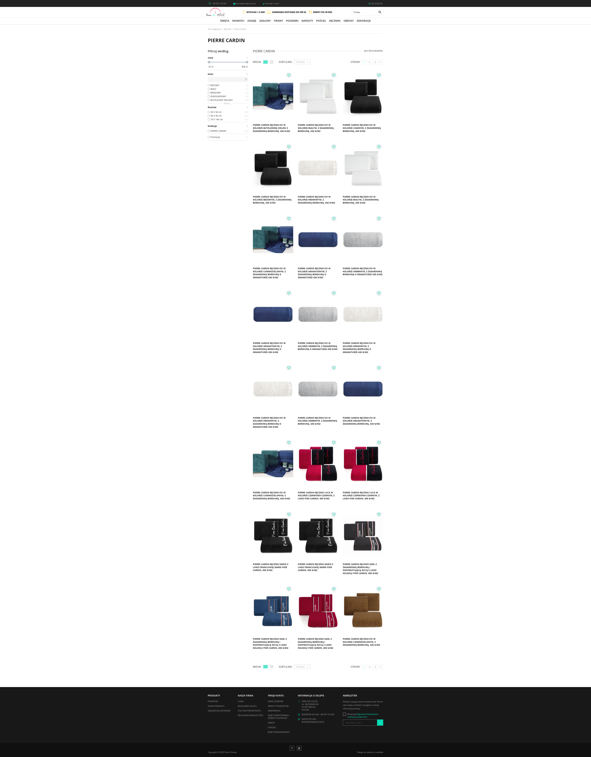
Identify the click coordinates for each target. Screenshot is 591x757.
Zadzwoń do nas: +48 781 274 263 (318, 714)
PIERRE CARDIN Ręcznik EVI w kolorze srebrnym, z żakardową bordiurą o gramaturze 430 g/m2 (362, 271)
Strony (355, 62)
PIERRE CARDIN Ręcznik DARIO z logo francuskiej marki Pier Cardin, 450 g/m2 (270, 567)
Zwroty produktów (278, 706)
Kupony (272, 727)
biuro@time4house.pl (244, 3)
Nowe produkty (216, 706)
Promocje (213, 701)
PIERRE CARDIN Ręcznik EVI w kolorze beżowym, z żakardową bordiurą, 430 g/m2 (272, 199)
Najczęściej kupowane (219, 710)
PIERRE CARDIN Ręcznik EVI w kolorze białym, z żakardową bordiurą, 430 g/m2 (316, 127)
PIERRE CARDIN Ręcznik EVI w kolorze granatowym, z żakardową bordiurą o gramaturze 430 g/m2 (314, 273)
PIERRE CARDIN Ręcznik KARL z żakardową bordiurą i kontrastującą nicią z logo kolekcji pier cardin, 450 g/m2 (360, 569)
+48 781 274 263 (219, 3)
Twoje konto (276, 695)
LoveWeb (379, 752)
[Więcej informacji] (251, 132)
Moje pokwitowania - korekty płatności (279, 716)
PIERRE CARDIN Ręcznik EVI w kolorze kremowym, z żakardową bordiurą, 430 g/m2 (316, 199)
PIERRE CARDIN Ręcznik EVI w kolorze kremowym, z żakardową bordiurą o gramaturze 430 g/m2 (359, 348)
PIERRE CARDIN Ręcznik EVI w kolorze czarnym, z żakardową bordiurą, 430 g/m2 (362, 127)
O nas (241, 701)
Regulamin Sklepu (247, 706)
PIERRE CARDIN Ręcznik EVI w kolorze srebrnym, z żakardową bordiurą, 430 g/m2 (317, 420)
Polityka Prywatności (249, 710)
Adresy (271, 722)
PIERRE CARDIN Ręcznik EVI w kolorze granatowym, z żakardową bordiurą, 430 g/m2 (361, 420)
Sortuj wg (285, 62)
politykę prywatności (357, 716)
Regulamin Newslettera (250, 715)
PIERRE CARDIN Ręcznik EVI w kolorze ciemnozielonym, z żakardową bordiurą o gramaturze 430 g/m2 (269, 273)
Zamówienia (274, 710)
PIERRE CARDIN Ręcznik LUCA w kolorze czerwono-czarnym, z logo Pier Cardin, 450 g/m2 (316, 495)
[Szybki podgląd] (244, 132)
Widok (257, 62)
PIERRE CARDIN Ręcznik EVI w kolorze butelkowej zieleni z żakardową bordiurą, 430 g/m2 (271, 127)
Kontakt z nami (271, 3)
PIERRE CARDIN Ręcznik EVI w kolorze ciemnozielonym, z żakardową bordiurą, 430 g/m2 (271, 495)
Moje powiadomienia (278, 732)
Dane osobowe (275, 701)
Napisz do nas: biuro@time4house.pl (313, 720)
